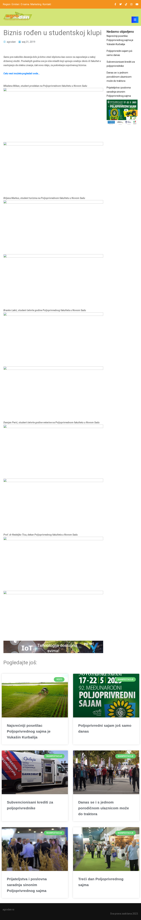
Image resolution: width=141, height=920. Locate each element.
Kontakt (47, 4)
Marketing (35, 4)
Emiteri (15, 4)
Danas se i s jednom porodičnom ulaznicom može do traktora (119, 76)
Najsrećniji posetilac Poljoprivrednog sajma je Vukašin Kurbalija (120, 40)
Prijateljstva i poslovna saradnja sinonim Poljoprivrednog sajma (119, 91)
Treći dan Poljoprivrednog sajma (100, 882)
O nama (25, 4)
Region (6, 4)
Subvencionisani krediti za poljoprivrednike (121, 63)
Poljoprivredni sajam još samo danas (119, 53)
